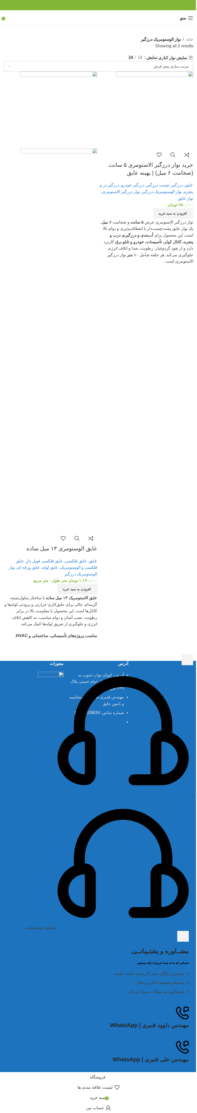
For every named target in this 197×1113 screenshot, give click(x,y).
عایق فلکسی (76, 561)
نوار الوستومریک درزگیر (162, 192)
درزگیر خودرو (132, 185)
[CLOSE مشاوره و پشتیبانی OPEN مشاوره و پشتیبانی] (183, 936)
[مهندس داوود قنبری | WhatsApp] (182, 1013)
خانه (189, 39)
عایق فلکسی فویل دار (44, 561)
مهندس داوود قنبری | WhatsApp (149, 1025)
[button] (173, 213)
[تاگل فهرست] (187, 659)
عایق (189, 185)
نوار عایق (185, 198)
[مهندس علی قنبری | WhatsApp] (182, 1047)
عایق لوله (50, 567)
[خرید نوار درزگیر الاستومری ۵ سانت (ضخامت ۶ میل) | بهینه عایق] (154, 109)
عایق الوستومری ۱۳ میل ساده (61, 548)
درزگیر (177, 185)
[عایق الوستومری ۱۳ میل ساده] (58, 109)
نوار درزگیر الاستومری (121, 192)
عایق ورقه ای (28, 567)
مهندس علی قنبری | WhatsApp (151, 1059)
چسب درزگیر (157, 185)
